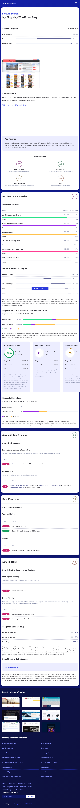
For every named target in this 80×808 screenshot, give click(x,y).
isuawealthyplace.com (9, 772)
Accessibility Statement (10, 787)
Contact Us (21, 783)
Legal (29, 783)
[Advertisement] (40, 53)
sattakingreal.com (8, 748)
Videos (4, 783)
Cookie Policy (18, 790)
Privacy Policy (6, 790)
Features (11, 783)
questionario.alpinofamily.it (11, 777)
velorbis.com (45, 772)
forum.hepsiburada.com (10, 753)
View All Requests (40, 288)
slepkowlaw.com (46, 777)
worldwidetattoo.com (49, 762)
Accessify (9, 3)
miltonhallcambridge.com (11, 758)
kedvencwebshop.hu (9, 743)
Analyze (31, 797)
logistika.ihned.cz (47, 758)
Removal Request (26, 787)
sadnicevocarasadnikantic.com (12, 762)
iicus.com (44, 748)
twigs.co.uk (45, 767)
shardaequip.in (46, 743)
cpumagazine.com (47, 753)
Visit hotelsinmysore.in (13, 105)
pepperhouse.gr (7, 767)
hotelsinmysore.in (10, 14)
